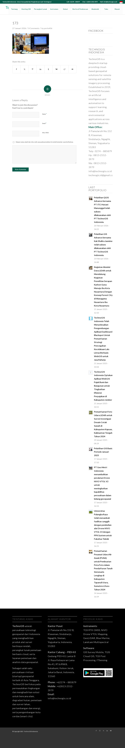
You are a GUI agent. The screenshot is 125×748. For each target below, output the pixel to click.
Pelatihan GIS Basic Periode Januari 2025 (103, 452)
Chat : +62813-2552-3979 (90, 2)
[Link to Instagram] (100, 730)
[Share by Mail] (72, 69)
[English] (121, 2)
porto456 (48, 28)
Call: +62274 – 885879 (73, 2)
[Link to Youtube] (111, 730)
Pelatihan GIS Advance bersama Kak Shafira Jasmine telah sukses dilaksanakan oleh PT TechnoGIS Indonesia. (103, 244)
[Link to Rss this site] (103, 730)
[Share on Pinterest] (32, 69)
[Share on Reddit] (64, 69)
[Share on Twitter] (24, 69)
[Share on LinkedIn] (40, 69)
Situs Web (45, 132)
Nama (44, 114)
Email (44, 123)
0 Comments (33, 28)
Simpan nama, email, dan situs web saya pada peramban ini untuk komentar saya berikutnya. (44, 142)
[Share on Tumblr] (48, 69)
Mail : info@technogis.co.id (108, 2)
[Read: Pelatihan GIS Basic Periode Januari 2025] (91, 449)
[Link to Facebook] (96, 730)
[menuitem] (73, 1)
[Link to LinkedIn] (107, 730)
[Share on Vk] (56, 69)
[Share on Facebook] (16, 69)
